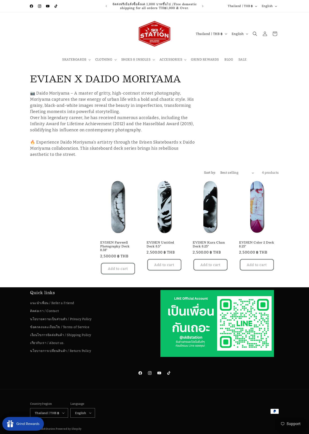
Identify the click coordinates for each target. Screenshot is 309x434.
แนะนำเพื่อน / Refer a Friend (52, 303)
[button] (76, 59)
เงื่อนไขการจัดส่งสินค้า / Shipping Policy (60, 335)
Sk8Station (48, 428)
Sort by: (210, 173)
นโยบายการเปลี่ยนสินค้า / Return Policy (60, 351)
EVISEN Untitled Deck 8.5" (160, 244)
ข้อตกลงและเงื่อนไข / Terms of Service (59, 327)
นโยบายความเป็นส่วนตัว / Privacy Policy (61, 319)
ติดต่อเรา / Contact (44, 311)
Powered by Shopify (69, 428)
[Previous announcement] (106, 6)
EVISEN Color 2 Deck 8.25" (256, 244)
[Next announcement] (203, 6)
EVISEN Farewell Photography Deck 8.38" (115, 246)
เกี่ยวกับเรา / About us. (47, 343)
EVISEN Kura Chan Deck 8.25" (209, 244)
